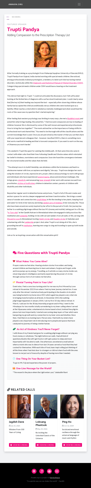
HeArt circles (44, 219)
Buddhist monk (73, 118)
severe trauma (43, 177)
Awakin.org (16, 4)
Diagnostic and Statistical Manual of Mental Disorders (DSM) (58, 83)
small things (41, 199)
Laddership (29, 222)
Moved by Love (13, 219)
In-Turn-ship (13, 212)
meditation (27, 225)
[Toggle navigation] (79, 4)
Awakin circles (59, 219)
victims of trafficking (26, 183)
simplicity (22, 180)
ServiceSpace (55, 478)
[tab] (8, 17)
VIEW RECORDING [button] (20, 445)
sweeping (23, 216)
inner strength (45, 180)
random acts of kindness (53, 203)
